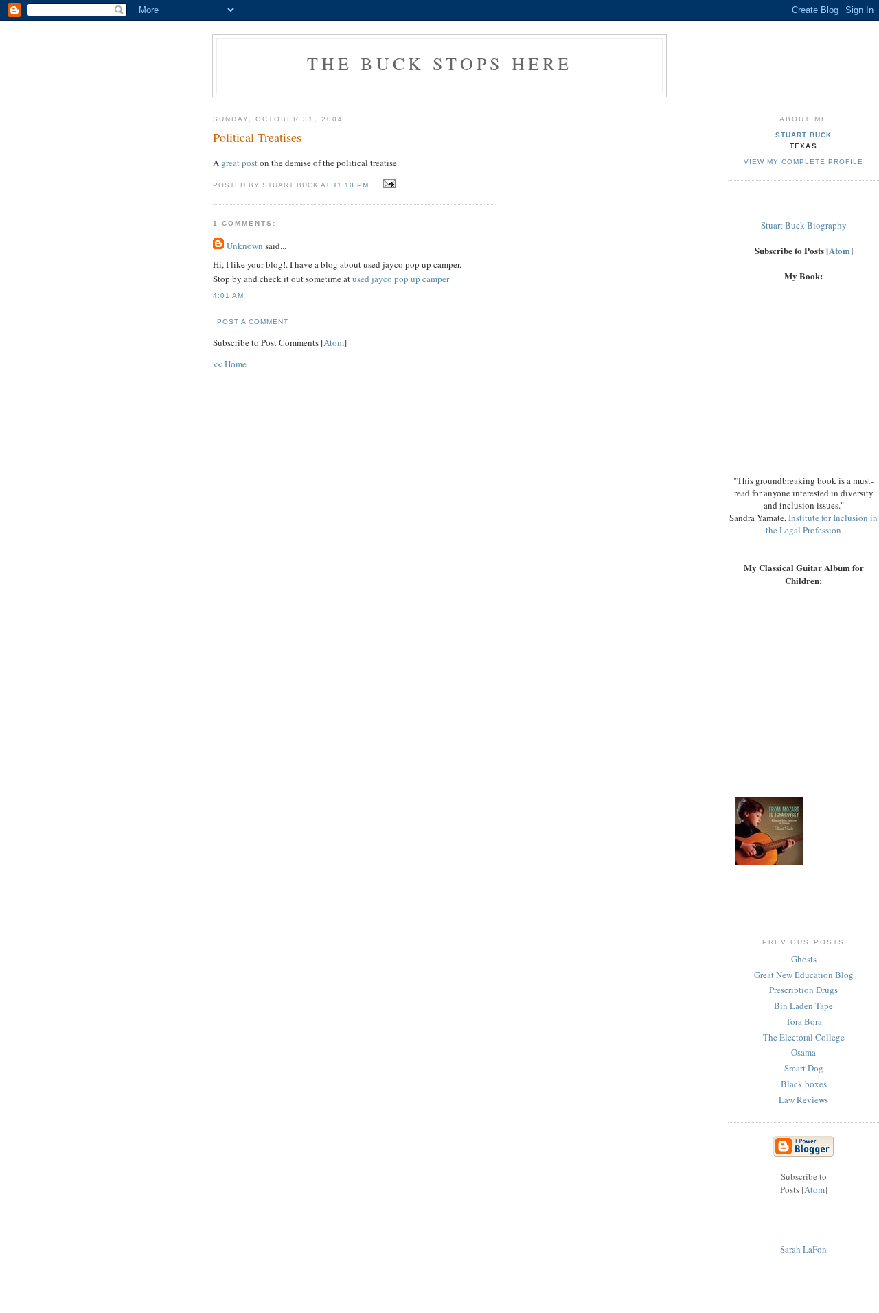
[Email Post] (387, 184)
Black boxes (804, 1084)
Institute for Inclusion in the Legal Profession (822, 523)
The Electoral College (804, 1037)
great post (239, 162)
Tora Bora (804, 1021)
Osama (803, 1052)
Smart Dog (803, 1068)
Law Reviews (803, 1099)
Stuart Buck (803, 135)
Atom (333, 342)
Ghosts (804, 959)
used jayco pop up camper (400, 278)
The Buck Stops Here (440, 63)
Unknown (245, 246)
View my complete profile (803, 161)
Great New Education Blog (804, 974)
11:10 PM (352, 185)
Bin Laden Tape (803, 1005)
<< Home (230, 364)
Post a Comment (252, 321)
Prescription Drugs (803, 990)
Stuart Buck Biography (804, 225)
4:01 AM (228, 295)
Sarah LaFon (803, 1249)
